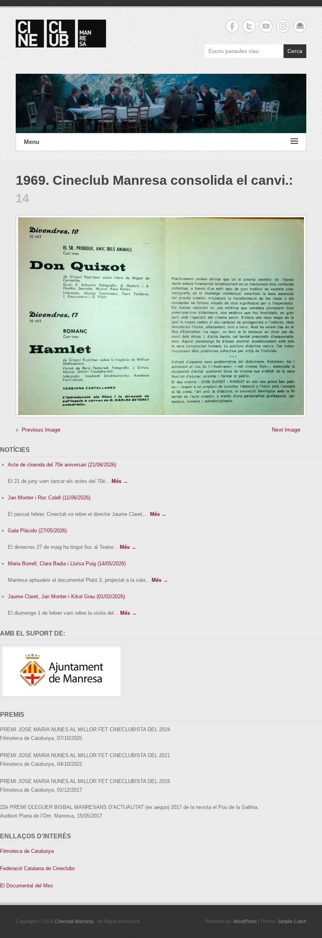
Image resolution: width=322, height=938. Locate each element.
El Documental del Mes (26, 886)
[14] (161, 222)
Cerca (294, 51)
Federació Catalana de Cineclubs (37, 868)
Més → (120, 481)
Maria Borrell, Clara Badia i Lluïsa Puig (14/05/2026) (67, 563)
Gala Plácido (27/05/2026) (37, 531)
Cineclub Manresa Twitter (249, 26)
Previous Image (41, 429)
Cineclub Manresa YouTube (266, 26)
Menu (31, 141)
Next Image (286, 429)
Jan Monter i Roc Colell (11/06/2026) (49, 498)
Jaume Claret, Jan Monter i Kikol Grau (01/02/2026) (66, 596)
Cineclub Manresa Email (299, 26)
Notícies (15, 449)
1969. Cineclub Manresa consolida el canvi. (152, 180)
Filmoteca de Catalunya (27, 851)
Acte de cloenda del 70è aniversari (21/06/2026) (62, 465)
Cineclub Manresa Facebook (232, 26)
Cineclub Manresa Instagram (282, 26)
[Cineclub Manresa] (161, 103)
